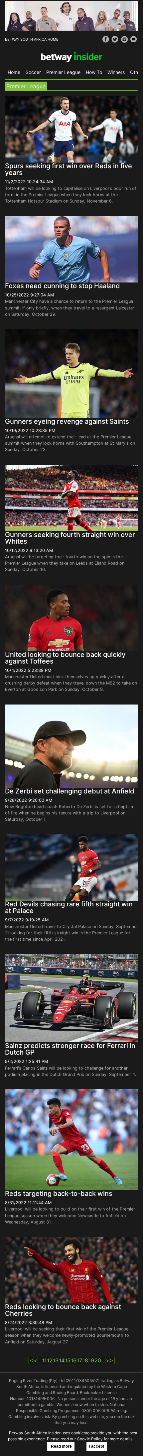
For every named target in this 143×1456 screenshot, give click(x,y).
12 (50, 1360)
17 (79, 1360)
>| (112, 1360)
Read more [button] (61, 1446)
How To (94, 72)
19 (91, 1360)
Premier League (63, 72)
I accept (96, 1446)
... (40, 1360)
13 (56, 1360)
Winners (116, 72)
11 (44, 1360)
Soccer (33, 72)
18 (85, 1360)
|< (30, 1360)
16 (73, 1360)
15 (68, 1360)
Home (14, 72)
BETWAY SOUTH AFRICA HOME (32, 39)
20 (97, 1360)
